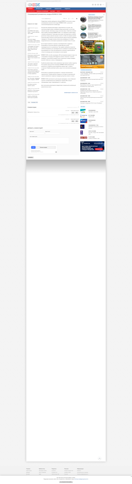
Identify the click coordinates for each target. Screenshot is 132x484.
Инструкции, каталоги (43, 470)
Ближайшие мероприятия (86, 69)
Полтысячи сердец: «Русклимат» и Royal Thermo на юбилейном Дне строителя (34, 41)
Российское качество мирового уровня (32, 85)
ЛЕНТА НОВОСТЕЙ (31, 11)
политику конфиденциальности (81, 479)
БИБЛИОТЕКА (58, 8)
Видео (40, 474)
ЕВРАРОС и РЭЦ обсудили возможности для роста (33, 91)
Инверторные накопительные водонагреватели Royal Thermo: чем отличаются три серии (34, 57)
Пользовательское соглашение (82, 472)
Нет (77, 112)
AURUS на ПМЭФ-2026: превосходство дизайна (33, 97)
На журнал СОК (54, 472)
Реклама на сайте (67, 472)
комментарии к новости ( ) (71, 92)
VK (95, 4)
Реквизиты (79, 470)
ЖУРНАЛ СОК (39, 8)
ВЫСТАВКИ (52, 11)
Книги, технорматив (42, 472)
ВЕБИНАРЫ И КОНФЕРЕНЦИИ (42, 11)
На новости (54, 470)
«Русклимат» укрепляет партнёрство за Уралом (33, 64)
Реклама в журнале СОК (68, 470)
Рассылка (66, 474)
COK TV (58, 11)
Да (72, 112)
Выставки (83, 106)
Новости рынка (92, 14)
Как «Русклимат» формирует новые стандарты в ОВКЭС (34, 79)
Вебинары (28, 472)
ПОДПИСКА (67, 8)
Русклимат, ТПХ (34, 102)
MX (100, 4)
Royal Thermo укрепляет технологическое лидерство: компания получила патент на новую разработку (34, 71)
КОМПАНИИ (48, 8)
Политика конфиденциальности (82, 474)
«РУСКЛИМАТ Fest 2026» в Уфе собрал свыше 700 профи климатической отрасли (33, 48)
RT (98, 4)
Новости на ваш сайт (55, 474)
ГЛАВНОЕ (30, 8)
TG (92, 4)
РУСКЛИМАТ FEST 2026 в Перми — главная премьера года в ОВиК (33, 32)
